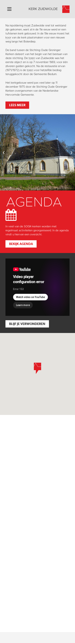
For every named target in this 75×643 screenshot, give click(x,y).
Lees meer (17, 105)
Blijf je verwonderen (27, 324)
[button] (37, 368)
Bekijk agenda (21, 244)
